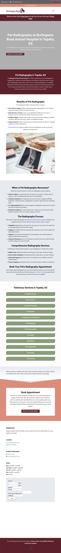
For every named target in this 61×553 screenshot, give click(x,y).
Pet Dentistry (30, 311)
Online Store (30, 341)
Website (10, 495)
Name (10, 481)
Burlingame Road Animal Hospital (18, 78)
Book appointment (13, 127)
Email (10, 487)
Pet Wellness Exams (30, 294)
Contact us (39, 272)
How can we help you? (15, 493)
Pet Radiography (30, 323)
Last (19, 485)
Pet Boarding (30, 353)
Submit (12, 498)
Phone (10, 489)
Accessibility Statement (46, 541)
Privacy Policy (35, 541)
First (19, 483)
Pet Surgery (30, 335)
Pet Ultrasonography (31, 329)
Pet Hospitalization (30, 347)
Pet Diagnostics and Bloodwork (31, 317)
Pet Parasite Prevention (30, 306)
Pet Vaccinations (30, 300)
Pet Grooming (31, 358)
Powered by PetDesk (30, 543)
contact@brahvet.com (17, 2)
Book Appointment (15, 54)
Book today (25, 16)
